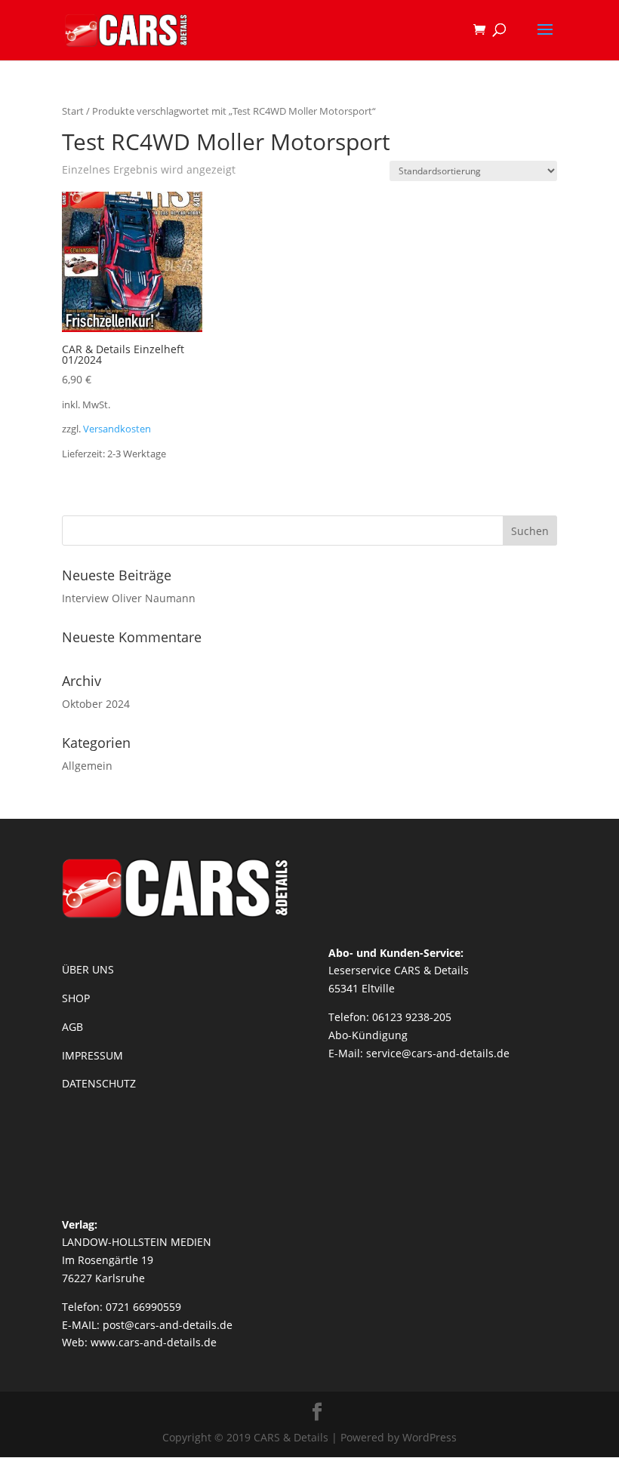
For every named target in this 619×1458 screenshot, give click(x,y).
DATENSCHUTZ (99, 1083)
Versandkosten (117, 429)
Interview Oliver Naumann (129, 598)
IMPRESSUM (92, 1055)
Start (73, 111)
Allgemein (87, 765)
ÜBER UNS (88, 969)
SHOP (76, 998)
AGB (72, 1027)
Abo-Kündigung (368, 1035)
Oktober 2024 (96, 704)
